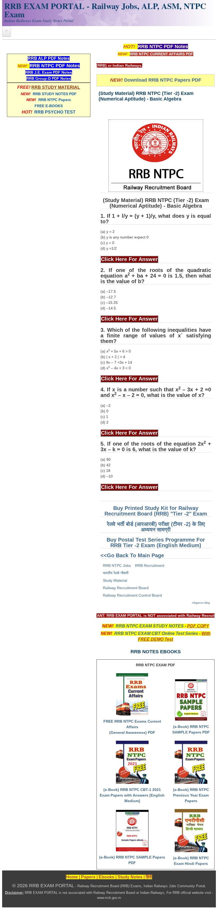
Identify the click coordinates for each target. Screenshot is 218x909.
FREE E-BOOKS (49, 106)
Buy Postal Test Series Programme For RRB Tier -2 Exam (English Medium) (156, 542)
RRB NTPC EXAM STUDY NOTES (150, 626)
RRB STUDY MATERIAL (55, 87)
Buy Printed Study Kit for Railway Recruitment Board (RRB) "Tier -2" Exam (155, 511)
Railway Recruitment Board (126, 588)
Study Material (115, 580)
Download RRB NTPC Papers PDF (162, 80)
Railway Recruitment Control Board (132, 595)
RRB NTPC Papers (54, 100)
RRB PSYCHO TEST (55, 112)
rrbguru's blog (201, 602)
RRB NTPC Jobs (117, 565)
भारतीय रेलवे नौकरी (115, 573)
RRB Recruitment (149, 565)
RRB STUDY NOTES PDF (55, 94)
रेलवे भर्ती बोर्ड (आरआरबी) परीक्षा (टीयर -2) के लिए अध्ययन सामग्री (156, 527)
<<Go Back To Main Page (132, 555)
